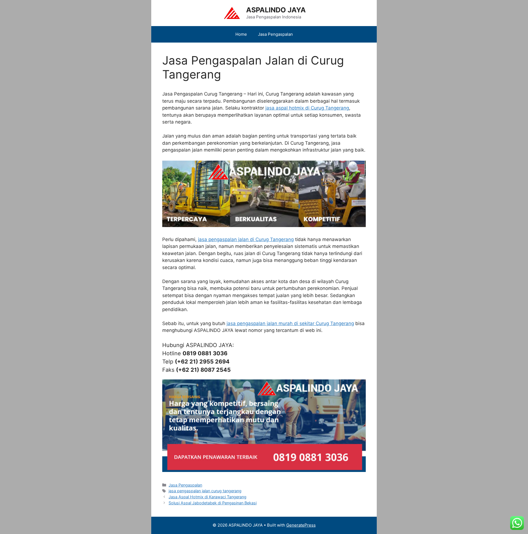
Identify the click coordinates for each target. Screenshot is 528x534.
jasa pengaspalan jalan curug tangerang (205, 490)
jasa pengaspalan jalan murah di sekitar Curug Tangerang (290, 323)
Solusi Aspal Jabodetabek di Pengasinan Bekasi (213, 503)
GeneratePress (301, 525)
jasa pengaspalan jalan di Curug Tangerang (246, 239)
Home (241, 34)
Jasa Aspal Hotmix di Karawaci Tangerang (207, 496)
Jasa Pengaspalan (275, 34)
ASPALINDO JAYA (276, 10)
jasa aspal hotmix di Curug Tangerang (307, 108)
